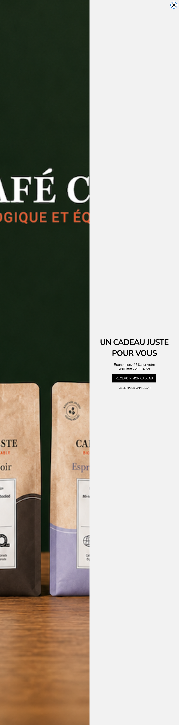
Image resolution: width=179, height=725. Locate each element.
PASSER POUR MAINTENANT (134, 388)
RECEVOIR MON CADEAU (134, 378)
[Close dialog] (174, 5)
